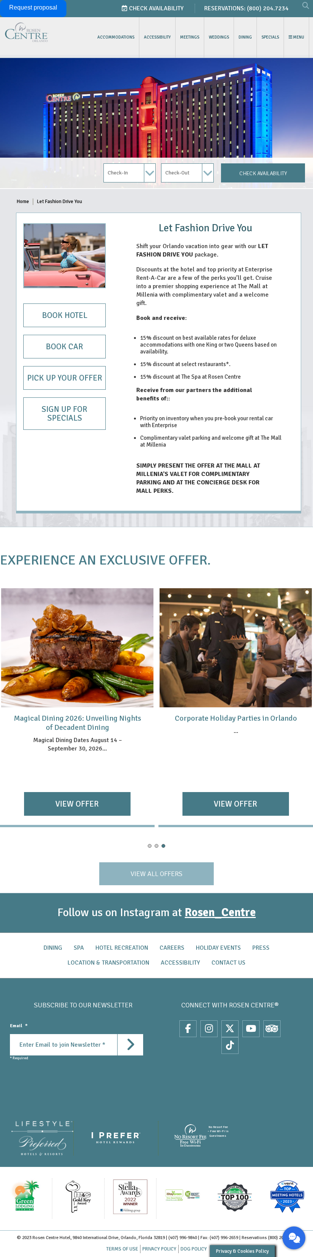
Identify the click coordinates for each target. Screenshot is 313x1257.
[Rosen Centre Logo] (42, 32)
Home (23, 201)
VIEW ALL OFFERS (156, 874)
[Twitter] (230, 1028)
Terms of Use (122, 1249)
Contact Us (228, 963)
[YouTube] (251, 1028)
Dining (245, 37)
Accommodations (115, 37)
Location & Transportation (108, 963)
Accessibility (157, 37)
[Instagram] (209, 1028)
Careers (172, 948)
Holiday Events (218, 948)
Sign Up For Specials (64, 413)
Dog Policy (194, 1249)
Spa (79, 948)
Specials (270, 37)
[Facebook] (188, 1028)
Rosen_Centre (220, 912)
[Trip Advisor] (272, 1028)
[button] (150, 846)
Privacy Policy (159, 1249)
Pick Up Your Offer (64, 378)
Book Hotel (64, 315)
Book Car (64, 347)
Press (260, 948)
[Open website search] (305, 6)
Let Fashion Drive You (59, 201)
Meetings (189, 37)
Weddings (219, 37)
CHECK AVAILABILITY (263, 173)
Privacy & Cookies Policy (242, 1251)
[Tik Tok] (230, 1045)
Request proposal (33, 7)
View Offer (77, 804)
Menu (298, 37)
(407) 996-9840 (182, 1238)
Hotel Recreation (121, 948)
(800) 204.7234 (268, 8)
